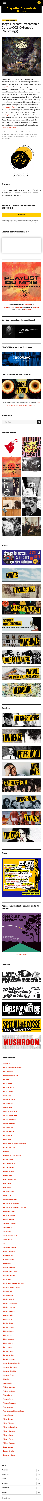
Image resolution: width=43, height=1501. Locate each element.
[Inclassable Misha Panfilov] (31, 487)
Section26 (6, 1498)
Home (4, 1465)
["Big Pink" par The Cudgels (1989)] (31, 467)
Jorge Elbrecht (7, 87)
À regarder (5, 1488)
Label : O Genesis (31, 134)
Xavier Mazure (9, 132)
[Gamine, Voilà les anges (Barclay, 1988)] (11, 487)
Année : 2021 (8, 134)
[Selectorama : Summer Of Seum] (31, 447)
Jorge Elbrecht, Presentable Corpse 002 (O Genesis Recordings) (20, 27)
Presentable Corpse (21, 136)
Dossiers (4, 1492)
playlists (28, 305)
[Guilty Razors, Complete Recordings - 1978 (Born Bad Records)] (11, 526)
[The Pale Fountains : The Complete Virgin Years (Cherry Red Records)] (31, 526)
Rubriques (5, 1474)
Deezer (6, 307)
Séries (4, 1479)
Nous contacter (22, 222)
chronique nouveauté (9, 20)
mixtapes (35, 307)
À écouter (5, 1483)
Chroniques (5, 1470)
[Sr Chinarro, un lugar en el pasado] (31, 506)
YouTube (19, 307)
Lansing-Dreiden (8, 115)
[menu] (5, 2)
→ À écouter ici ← (21, 954)
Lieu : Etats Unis (8, 136)
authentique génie (8, 107)
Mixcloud (27, 310)
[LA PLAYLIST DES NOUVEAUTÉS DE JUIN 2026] (11, 467)
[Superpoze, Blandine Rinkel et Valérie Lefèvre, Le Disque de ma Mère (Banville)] (11, 506)
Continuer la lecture (9, 127)
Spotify (12, 307)
